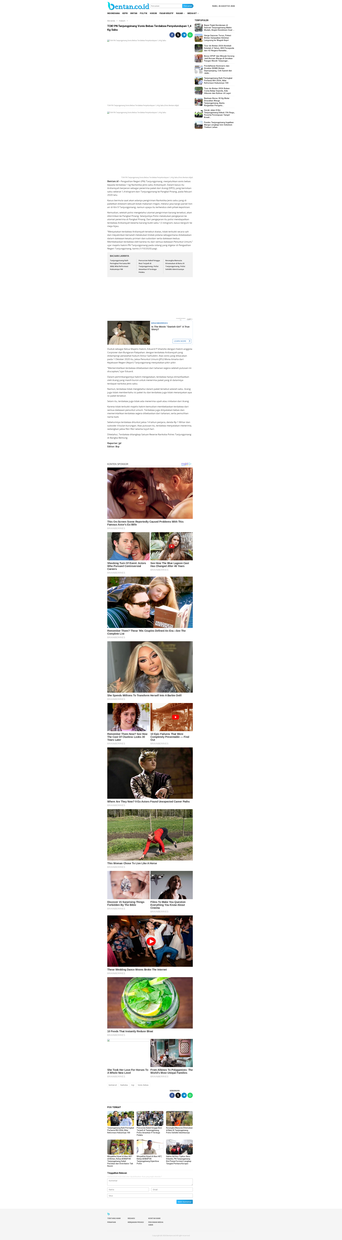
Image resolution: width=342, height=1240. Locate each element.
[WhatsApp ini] (190, 35)
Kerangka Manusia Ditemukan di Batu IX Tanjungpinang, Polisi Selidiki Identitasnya (179, 1130)
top (132, 1085)
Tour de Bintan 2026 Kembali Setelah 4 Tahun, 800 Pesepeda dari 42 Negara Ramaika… (219, 48)
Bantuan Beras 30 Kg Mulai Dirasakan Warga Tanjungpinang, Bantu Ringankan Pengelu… (216, 102)
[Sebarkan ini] (172, 35)
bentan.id (113, 1085)
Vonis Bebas (143, 1085)
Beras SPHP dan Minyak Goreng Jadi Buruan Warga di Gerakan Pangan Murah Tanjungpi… (219, 58)
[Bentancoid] (128, 5)
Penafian (111, 1222)
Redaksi (131, 1218)
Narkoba (124, 1085)
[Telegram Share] (184, 35)
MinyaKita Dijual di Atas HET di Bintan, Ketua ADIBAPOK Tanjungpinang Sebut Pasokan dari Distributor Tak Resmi (120, 1161)
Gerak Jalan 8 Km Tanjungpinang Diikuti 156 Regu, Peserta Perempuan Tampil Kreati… (219, 114)
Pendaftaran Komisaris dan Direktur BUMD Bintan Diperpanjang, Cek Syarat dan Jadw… (218, 69)
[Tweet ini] (178, 35)
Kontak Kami (154, 1218)
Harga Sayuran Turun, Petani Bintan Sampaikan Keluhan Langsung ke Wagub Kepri (217, 37)
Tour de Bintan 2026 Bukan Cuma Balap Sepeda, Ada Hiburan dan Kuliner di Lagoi (217, 90)
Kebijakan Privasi (136, 1222)
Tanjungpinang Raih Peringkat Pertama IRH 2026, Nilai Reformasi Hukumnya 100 (120, 1130)
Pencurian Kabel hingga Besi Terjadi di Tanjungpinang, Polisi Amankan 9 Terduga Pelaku (149, 266)
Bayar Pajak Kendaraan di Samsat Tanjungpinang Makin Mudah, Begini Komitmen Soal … (219, 27)
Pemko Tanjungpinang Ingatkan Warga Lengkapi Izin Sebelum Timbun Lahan (219, 124)
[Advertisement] (150, 299)
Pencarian (188, 6)
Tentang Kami (114, 1218)
